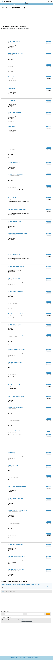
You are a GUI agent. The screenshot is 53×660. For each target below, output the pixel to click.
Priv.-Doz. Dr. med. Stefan (16, 556)
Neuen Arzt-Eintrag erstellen (26, 621)
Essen (3, 584)
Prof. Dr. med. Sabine (15, 313)
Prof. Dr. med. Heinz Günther (17, 384)
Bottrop (36, 584)
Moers (39, 584)
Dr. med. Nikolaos (17, 65)
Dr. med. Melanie (14, 254)
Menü (27, 2)
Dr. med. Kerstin (14, 197)
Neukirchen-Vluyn (42, 586)
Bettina (11, 452)
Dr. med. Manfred (15, 324)
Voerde (27, 586)
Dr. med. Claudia (14, 302)
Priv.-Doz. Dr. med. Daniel (16, 569)
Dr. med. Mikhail (16, 349)
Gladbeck (4, 586)
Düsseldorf (8, 584)
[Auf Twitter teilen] (8, 591)
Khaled (13, 465)
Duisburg (18, 4)
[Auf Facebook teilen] (7, 591)
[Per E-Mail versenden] (10, 591)
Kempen (29, 586)
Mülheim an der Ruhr (30, 584)
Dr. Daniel (13, 533)
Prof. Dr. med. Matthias (17, 522)
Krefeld (18, 584)
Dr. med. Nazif (14, 41)
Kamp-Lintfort (22, 586)
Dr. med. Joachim (14, 430)
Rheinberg (33, 586)
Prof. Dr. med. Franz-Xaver (17, 486)
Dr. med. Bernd (15, 498)
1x (49, 431)
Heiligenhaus (48, 586)
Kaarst (19, 586)
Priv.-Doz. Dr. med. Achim (16, 419)
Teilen (3, 591)
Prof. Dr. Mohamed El (15, 335)
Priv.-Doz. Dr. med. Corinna (17, 209)
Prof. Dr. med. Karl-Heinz (17, 510)
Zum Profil (49, 54)
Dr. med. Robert (15, 291)
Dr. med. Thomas (14, 186)
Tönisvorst (37, 586)
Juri (11, 100)
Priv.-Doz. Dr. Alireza (15, 362)
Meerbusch (12, 586)
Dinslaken (8, 586)
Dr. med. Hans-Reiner (16, 266)
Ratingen (42, 584)
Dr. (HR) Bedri (14, 112)
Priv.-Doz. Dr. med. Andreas (18, 148)
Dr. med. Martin (14, 373)
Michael (14, 162)
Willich (16, 586)
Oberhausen (22, 584)
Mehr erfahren (22, 619)
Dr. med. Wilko (15, 544)
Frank (12, 126)
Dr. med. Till (13, 476)
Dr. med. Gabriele (14, 221)
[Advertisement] (26, 34)
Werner (11, 88)
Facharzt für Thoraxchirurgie (5, 4)
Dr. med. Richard (17, 233)
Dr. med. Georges (16, 76)
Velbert (46, 584)
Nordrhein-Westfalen (13, 4)
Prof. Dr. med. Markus (16, 396)
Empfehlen (49, 41)
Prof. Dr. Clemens (14, 278)
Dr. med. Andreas (15, 53)
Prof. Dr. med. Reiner (15, 174)
